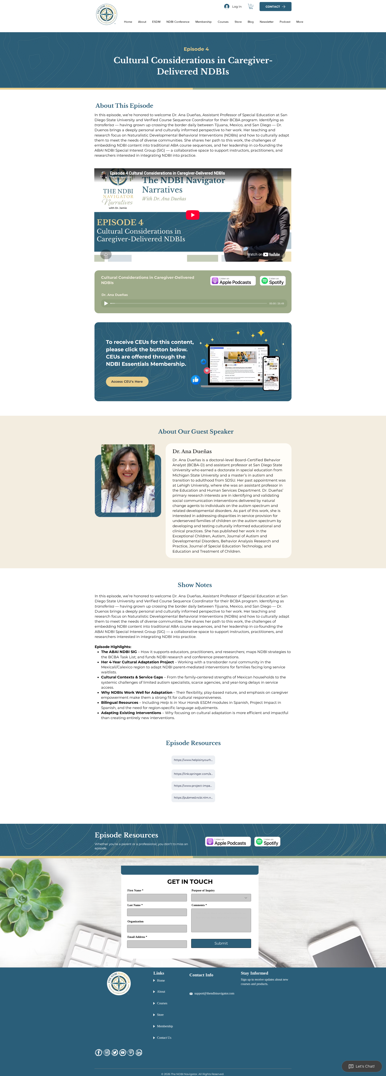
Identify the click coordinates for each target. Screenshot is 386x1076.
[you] (123, 1052)
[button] (251, 6)
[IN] (139, 1052)
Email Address (136, 937)
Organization (135, 921)
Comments (198, 905)
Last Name (134, 905)
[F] (99, 1052)
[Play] (106, 303)
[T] (115, 1052)
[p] (131, 1052)
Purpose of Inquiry (203, 890)
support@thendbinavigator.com (214, 993)
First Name (134, 890)
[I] (107, 1052)
